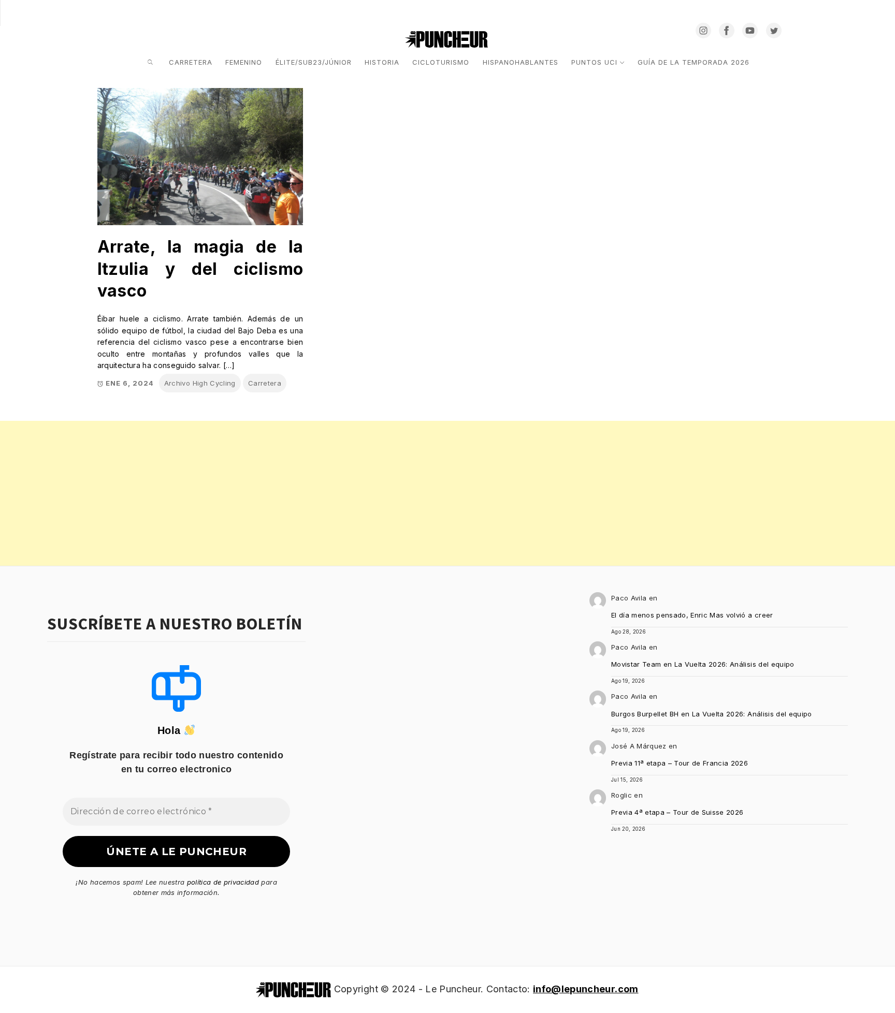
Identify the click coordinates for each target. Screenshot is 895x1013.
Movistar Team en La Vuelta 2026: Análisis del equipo (703, 664)
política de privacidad (223, 882)
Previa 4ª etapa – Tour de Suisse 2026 (677, 812)
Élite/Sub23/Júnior (314, 62)
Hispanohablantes (520, 62)
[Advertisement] (311, 493)
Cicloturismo (440, 62)
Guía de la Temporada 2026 (693, 62)
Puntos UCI (594, 62)
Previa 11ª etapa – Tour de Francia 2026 (679, 763)
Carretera (190, 62)
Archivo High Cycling (200, 383)
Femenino (243, 62)
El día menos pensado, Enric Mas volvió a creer (692, 615)
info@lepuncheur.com (585, 988)
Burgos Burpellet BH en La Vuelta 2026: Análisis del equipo (711, 714)
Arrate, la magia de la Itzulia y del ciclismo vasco (200, 269)
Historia (382, 62)
